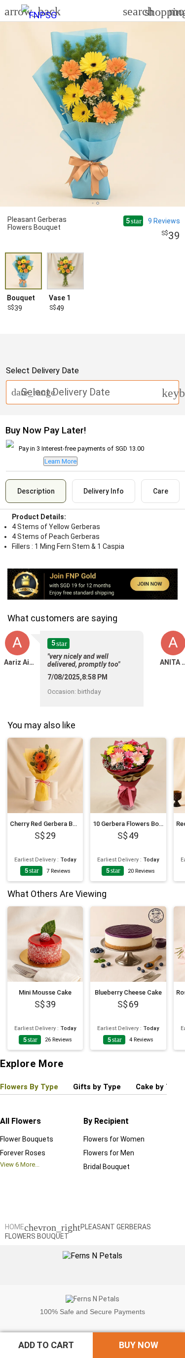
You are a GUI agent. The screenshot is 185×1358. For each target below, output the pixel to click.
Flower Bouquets (26, 1139)
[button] (46, 1345)
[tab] (35, 491)
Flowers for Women (114, 1139)
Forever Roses (22, 1153)
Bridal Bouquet (106, 1167)
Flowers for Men (108, 1153)
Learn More (60, 461)
